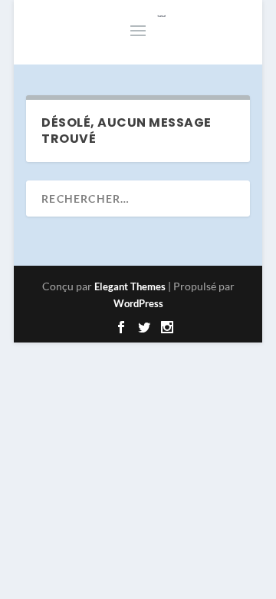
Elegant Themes (130, 286)
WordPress (138, 303)
